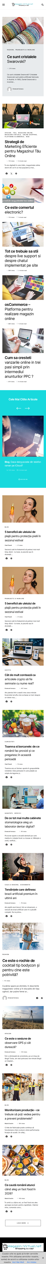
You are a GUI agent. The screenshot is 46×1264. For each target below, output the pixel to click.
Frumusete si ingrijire (25, 50)
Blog (7, 527)
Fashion (10, 50)
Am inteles (31, 1262)
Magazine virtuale (13, 134)
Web (27, 136)
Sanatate (9, 813)
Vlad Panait (8, 545)
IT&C (15, 133)
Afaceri (8, 133)
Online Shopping (30, 134)
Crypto (8, 670)
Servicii (17, 813)
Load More (21, 1223)
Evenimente (25, 885)
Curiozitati (9, 741)
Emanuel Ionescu (18, 89)
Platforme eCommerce (14, 136)
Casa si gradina (12, 885)
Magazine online (25, 133)
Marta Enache (9, 1123)
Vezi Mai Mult (18, 1262)
